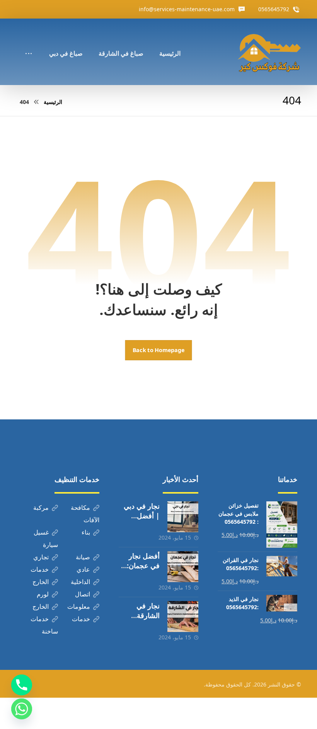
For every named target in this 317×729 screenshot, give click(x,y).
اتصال (82, 594)
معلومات (78, 606)
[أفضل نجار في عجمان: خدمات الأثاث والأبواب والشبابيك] (182, 566)
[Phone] (21, 684)
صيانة (83, 557)
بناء (86, 532)
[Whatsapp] (21, 708)
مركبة (41, 507)
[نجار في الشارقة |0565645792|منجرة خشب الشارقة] (182, 616)
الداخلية (80, 581)
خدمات (40, 569)
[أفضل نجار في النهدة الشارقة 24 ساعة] (269, 52)
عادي (83, 569)
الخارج (40, 581)
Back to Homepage (159, 350)
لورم (43, 594)
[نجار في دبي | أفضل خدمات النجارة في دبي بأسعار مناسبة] (182, 516)
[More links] (28, 43)
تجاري (41, 557)
